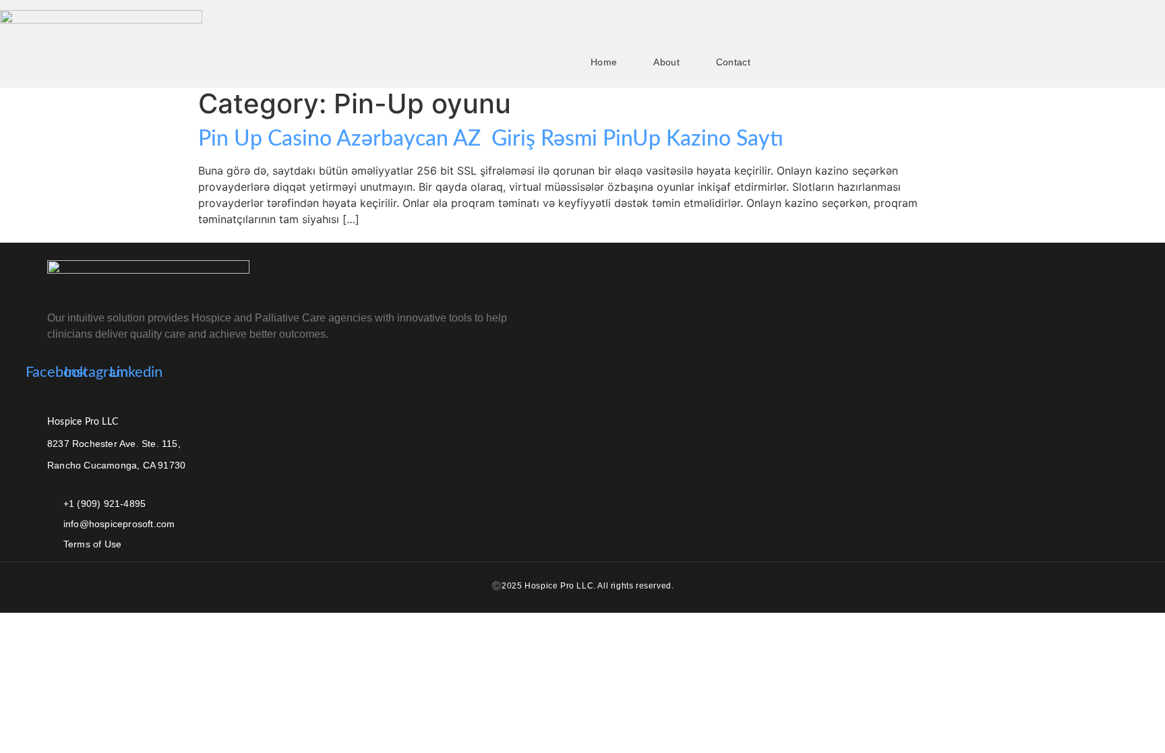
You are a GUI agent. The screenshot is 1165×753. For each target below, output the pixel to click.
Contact (733, 62)
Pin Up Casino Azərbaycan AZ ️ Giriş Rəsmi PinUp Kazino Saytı (490, 139)
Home (604, 62)
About (666, 62)
